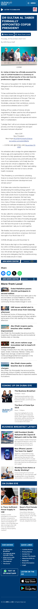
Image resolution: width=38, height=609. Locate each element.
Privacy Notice (27, 552)
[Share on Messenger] (8, 273)
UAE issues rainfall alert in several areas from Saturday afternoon (18, 309)
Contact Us (26, 554)
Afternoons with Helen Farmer (8, 558)
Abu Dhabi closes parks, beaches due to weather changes (16, 365)
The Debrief (7, 561)
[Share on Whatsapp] (19, 273)
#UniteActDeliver (26, 139)
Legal (24, 565)
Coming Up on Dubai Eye (17, 385)
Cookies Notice (27, 549)
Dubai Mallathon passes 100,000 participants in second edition (16, 291)
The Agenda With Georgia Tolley (9, 554)
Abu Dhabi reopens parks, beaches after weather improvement (17, 328)
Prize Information (28, 563)
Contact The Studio (29, 556)
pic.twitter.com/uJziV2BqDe (19, 141)
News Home (8, 34)
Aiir (12, 602)
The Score (6, 563)
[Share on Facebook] (3, 273)
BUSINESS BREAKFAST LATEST (19, 427)
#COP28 (17, 139)
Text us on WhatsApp (9, 572)
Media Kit (25, 560)
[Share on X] (14, 273)
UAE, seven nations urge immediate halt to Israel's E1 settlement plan (18, 345)
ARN (7, 602)
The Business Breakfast (7, 550)
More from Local (24, 34)
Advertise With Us (28, 558)
